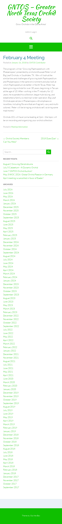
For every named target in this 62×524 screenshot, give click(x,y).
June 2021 (8, 368)
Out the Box (35, 515)
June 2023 (8, 301)
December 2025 (11, 207)
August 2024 (9, 256)
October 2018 (10, 441)
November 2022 (11, 319)
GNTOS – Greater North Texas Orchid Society (31, 12)
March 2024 (9, 273)
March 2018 (9, 466)
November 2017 (11, 480)
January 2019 (9, 431)
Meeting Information (19, 127)
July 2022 (8, 329)
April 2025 (8, 231)
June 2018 (8, 455)
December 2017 (11, 476)
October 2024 (10, 249)
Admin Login (31, 32)
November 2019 (11, 396)
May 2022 (8, 336)
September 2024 (11, 252)
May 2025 (8, 228)
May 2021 (8, 371)
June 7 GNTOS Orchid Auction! (17, 171)
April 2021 (8, 375)
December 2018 (11, 434)
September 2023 (11, 294)
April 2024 (8, 270)
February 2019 (10, 427)
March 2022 (9, 343)
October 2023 (10, 291)
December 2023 (11, 284)
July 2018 (8, 452)
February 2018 (10, 469)
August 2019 (9, 406)
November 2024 (11, 245)
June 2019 (8, 413)
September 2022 (11, 326)
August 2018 (9, 448)
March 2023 (9, 308)
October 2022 (10, 322)
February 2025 (10, 235)
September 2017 (11, 487)
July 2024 (8, 259)
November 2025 (11, 210)
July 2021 (8, 364)
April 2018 (8, 462)
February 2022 (10, 347)
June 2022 (8, 333)
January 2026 (9, 203)
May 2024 (8, 266)
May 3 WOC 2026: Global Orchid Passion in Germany (28, 174)
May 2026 (8, 196)
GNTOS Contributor (37, 62)
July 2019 (8, 410)
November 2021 (11, 357)
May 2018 (8, 459)
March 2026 (9, 200)
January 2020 (9, 389)
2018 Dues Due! (50, 138)
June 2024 (8, 263)
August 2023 (9, 298)
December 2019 (11, 392)
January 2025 (9, 238)
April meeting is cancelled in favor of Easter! (23, 178)
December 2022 (11, 315)
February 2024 (10, 277)
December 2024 (11, 242)
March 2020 (9, 382)
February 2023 (10, 312)
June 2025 (8, 224)
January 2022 (9, 350)
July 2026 (8, 189)
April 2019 (8, 420)
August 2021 (9, 361)
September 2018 (11, 445)
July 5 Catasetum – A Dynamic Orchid (20, 167)
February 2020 (10, 385)
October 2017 (10, 483)
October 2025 (10, 214)
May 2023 (8, 305)
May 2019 (8, 417)
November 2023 (11, 287)
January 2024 (9, 280)
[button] (31, 47)
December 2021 (11, 354)
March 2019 (9, 424)
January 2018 (9, 473)
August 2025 (9, 221)
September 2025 (11, 217)
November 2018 (11, 438)
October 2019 (10, 399)
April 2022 (8, 340)
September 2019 (11, 403)
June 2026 (8, 193)
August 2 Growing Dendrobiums (18, 164)
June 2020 (8, 378)
